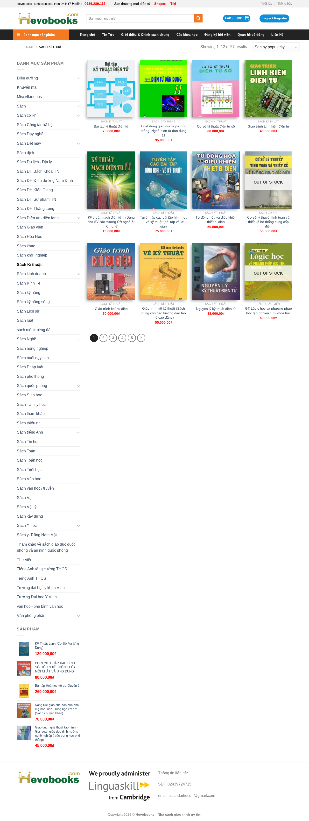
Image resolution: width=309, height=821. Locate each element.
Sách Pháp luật (30, 367)
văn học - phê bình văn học (40, 606)
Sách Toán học (29, 460)
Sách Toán (26, 451)
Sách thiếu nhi (29, 423)
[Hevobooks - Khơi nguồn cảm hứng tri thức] (48, 18)
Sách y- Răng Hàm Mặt (37, 535)
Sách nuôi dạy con (33, 358)
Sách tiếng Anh (30, 432)
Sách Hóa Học (29, 237)
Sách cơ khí (27, 115)
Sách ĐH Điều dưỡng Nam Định (45, 180)
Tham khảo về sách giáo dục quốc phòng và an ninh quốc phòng (46, 547)
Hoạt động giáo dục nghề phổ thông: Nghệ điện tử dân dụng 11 (164, 130)
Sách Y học (27, 525)
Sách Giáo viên (30, 227)
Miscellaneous (29, 97)
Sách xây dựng (30, 516)
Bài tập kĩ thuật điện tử (111, 126)
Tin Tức (108, 34)
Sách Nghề (26, 339)
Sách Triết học (29, 470)
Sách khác (26, 246)
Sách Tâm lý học (31, 404)
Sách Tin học (28, 442)
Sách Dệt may (29, 143)
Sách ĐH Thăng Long (35, 209)
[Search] (198, 18)
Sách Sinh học (29, 395)
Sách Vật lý (26, 507)
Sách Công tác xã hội (35, 125)
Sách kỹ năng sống (33, 302)
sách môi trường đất (34, 330)
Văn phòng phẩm (31, 616)
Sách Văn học (29, 479)
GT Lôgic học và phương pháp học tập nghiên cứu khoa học (268, 311)
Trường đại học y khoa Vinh (41, 588)
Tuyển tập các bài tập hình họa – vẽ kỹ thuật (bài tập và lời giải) (163, 221)
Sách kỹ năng (28, 293)
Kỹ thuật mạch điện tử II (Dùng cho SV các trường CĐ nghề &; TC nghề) (111, 221)
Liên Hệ (277, 34)
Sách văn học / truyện (35, 488)
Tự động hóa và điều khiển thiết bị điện (216, 219)
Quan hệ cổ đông (251, 34)
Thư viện (24, 560)
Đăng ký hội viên (217, 34)
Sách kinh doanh (31, 274)
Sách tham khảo (31, 414)
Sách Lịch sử (28, 311)
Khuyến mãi (27, 87)
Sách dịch (25, 153)
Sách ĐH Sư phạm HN (36, 199)
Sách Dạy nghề (30, 134)
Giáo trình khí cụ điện (111, 309)
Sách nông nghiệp (32, 348)
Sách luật (25, 320)
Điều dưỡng (27, 78)
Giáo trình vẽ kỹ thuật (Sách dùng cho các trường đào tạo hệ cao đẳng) (163, 313)
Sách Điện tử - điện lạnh (38, 218)
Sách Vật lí (26, 498)
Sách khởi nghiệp (32, 255)
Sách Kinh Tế (28, 283)
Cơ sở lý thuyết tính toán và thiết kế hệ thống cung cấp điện (268, 221)
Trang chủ (87, 34)
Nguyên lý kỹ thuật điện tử (216, 309)
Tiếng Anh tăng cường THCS (42, 569)
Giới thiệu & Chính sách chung (145, 34)
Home (29, 47)
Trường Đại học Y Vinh (37, 597)
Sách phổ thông (30, 376)
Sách (21, 106)
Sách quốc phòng (32, 386)
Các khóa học (186, 34)
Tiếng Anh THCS (31, 578)
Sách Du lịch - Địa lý (34, 162)
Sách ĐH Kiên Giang (35, 190)
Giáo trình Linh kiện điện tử (268, 126)
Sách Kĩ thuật (29, 265)
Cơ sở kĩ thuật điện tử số (216, 126)
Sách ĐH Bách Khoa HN (38, 171)
